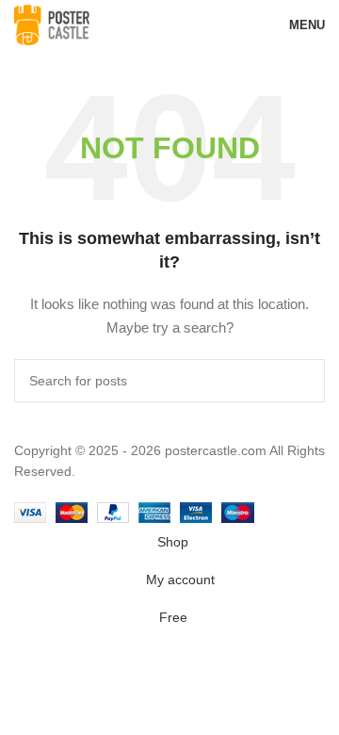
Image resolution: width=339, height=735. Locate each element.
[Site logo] (51, 23)
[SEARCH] (303, 380)
